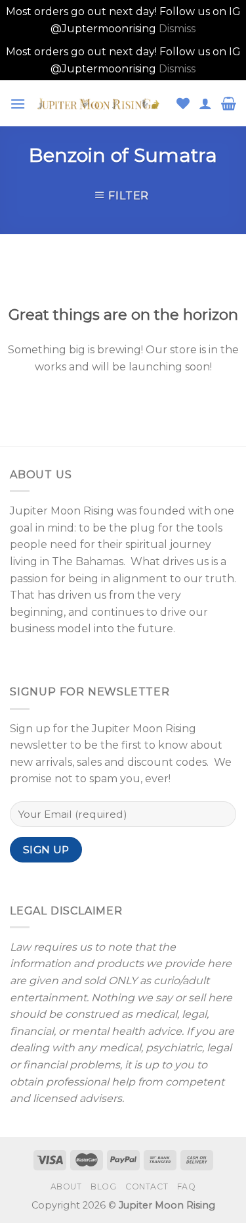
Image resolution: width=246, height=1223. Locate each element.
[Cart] (228, 103)
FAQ (186, 1186)
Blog (103, 1186)
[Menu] (18, 103)
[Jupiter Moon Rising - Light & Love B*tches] (101, 103)
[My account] (205, 103)
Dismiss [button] (177, 28)
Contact (146, 1186)
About (66, 1186)
